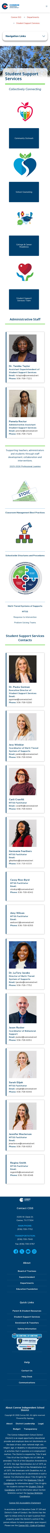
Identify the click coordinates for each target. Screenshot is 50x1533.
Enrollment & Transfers (27, 1322)
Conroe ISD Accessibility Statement (25, 1503)
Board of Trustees (27, 1271)
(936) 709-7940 (25, 1239)
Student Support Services (28, 23)
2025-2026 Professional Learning (25, 466)
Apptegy (30, 1418)
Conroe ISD (16, 17)
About (9, 1423)
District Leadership (25, 1423)
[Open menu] (46, 6)
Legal (41, 1423)
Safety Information (27, 1328)
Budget (17, 1429)
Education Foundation (27, 1289)
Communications (27, 1382)
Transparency (30, 1429)
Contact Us (26, 1370)
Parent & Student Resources (27, 1311)
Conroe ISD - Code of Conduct (31, 1525)
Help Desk (27, 1376)
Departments (33, 17)
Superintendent (27, 1277)
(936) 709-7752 (25, 1229)
